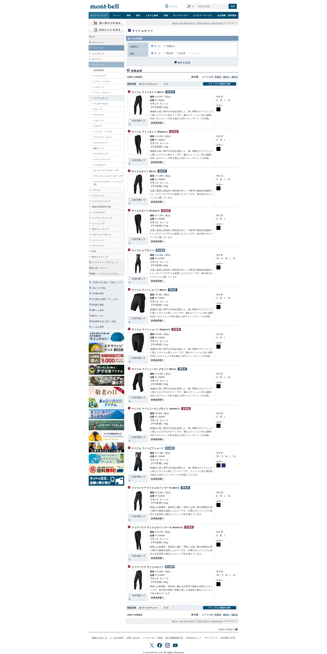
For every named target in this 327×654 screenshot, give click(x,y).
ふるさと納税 (152, 15)
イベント (117, 15)
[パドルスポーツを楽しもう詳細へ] (106, 425)
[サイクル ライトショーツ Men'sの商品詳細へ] (138, 312)
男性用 (169, 53)
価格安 (226, 76)
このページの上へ (228, 629)
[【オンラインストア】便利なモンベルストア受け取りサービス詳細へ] (106, 481)
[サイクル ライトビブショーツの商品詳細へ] (138, 470)
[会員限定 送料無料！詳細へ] (106, 469)
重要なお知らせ (99, 637)
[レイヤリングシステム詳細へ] (106, 436)
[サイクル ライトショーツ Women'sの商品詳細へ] (138, 351)
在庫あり (170, 46)
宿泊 (138, 15)
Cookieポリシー (194, 637)
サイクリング (217, 23)
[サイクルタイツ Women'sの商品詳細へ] (138, 233)
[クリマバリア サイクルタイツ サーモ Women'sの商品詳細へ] (138, 549)
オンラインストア (99, 15)
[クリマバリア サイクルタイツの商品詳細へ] (138, 589)
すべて (158, 46)
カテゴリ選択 (190, 6)
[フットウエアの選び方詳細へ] (106, 381)
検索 (232, 6)
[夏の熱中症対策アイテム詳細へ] (106, 403)
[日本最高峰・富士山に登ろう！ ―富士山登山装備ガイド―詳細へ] (106, 414)
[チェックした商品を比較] (219, 84)
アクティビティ (202, 23)
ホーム (175, 23)
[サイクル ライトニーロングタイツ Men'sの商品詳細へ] (138, 391)
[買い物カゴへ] (106, 23)
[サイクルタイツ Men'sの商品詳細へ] (138, 193)
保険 (129, 15)
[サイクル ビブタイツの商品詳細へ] (138, 272)
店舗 (166, 15)
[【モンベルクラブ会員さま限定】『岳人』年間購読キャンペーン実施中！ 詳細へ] (106, 359)
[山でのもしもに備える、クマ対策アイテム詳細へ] (106, 370)
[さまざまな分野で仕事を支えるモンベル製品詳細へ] (106, 447)
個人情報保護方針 (174, 637)
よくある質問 (116, 637)
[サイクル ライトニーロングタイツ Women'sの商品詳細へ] (138, 431)
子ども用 (195, 53)
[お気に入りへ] (106, 29)
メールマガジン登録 (152, 637)
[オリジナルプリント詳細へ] (106, 458)
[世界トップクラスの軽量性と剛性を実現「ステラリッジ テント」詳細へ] (106, 347)
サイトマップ (211, 637)
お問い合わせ (133, 637)
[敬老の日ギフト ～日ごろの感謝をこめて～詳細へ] (106, 392)
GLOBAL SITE (228, 637)
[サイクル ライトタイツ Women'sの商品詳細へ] (138, 154)
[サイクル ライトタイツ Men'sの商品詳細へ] (138, 114)
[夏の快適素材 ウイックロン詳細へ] (106, 336)
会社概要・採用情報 (226, 15)
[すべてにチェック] (148, 83)
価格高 (234, 76)
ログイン (174, 6)
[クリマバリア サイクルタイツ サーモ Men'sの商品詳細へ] (138, 510)
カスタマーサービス (202, 15)
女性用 (181, 53)
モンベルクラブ (180, 15)
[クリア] (166, 83)
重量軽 (218, 76)
